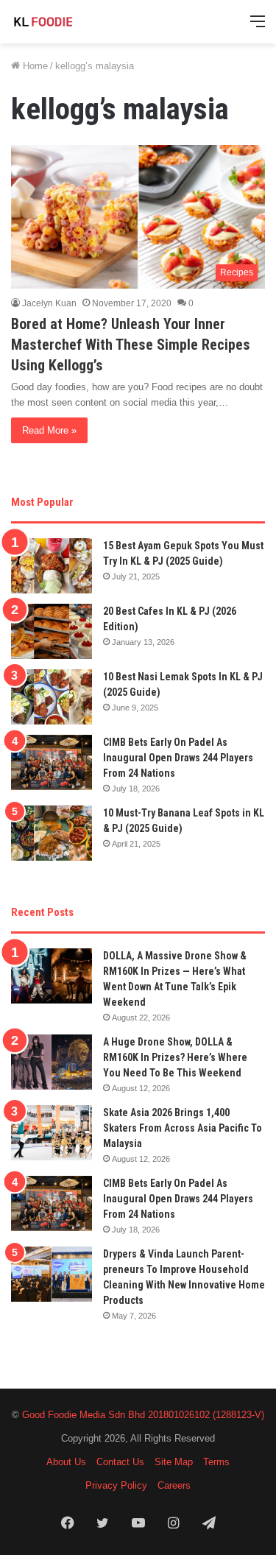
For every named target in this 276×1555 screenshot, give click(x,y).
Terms (216, 1461)
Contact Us (120, 1461)
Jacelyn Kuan (49, 303)
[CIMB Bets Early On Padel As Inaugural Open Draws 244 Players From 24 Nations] (51, 762)
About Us (66, 1461)
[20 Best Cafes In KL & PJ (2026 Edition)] (51, 631)
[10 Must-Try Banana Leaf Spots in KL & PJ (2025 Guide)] (51, 833)
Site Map (174, 1461)
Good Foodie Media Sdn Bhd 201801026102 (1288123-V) (143, 1414)
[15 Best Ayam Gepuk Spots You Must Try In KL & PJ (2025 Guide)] (51, 565)
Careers (174, 1485)
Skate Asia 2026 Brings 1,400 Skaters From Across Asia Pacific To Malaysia (182, 1128)
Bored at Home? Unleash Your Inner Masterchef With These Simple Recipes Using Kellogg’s (130, 344)
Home (34, 65)
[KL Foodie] (70, 21)
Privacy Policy (116, 1485)
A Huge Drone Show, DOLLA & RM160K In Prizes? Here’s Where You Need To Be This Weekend (175, 1057)
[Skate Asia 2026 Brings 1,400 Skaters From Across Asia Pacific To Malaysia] (51, 1132)
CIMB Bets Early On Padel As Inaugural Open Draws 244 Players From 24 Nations (178, 757)
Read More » (49, 430)
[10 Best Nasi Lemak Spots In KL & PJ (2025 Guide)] (51, 696)
